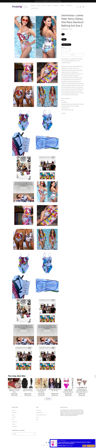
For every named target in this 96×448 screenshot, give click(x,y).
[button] (33, 5)
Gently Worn (14, 426)
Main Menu (14, 412)
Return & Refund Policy (41, 414)
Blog (37, 419)
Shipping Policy (39, 412)
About (37, 417)
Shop (13, 414)
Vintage (13, 424)
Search (13, 410)
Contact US (38, 410)
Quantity (63, 47)
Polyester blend (66, 44)
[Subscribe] (34, 433)
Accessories (14, 421)
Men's (13, 419)
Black (64, 39)
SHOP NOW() (91, 445)
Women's (14, 417)
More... (84, 445)
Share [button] (64, 113)
